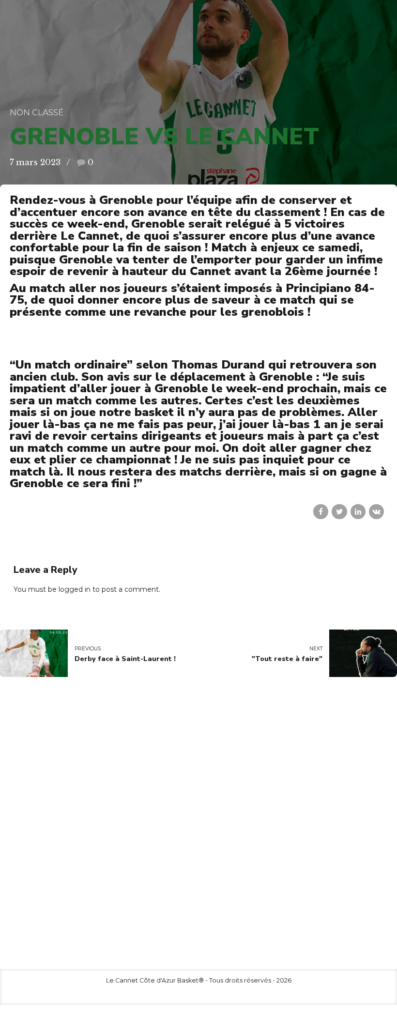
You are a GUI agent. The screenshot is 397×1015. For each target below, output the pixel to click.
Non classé (36, 112)
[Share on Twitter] (339, 511)
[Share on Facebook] (320, 511)
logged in (75, 589)
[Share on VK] (376, 511)
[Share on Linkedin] (358, 511)
